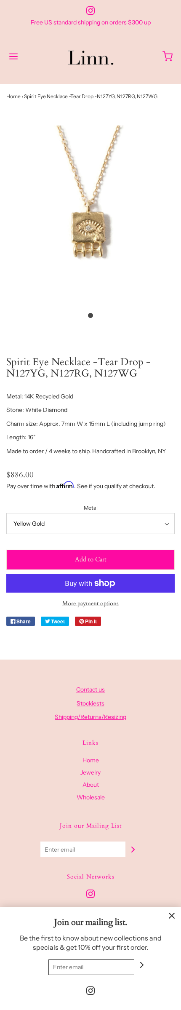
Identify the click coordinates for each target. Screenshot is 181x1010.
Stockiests (90, 703)
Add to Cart (90, 559)
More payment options (90, 603)
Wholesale (91, 797)
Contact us (90, 689)
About (91, 784)
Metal (91, 508)
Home (13, 96)
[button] (90, 216)
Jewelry (90, 772)
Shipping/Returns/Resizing (90, 717)
